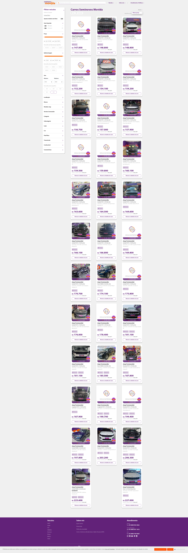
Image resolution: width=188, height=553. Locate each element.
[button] (179, 549)
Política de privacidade (81, 529)
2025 (47, 92)
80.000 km (46, 70)
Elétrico (49, 536)
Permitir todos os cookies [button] (160, 549)
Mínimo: (46, 78)
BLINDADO (75, 490)
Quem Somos (79, 523)
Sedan (48, 525)
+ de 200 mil (60, 47)
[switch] (61, 18)
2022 (47, 88)
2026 (53, 92)
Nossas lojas (79, 526)
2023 (53, 88)
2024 (60, 88)
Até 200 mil (53, 47)
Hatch (48, 523)
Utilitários (49, 530)
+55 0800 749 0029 (133, 533)
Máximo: (56, 78)
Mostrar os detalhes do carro (81, 52)
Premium (49, 532)
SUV (48, 527)
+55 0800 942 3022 (133, 525)
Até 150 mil (47, 47)
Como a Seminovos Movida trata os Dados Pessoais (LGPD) (90, 532)
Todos (48, 538)
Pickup (49, 534)
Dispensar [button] (170, 549)
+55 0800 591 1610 (133, 529)
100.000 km (53, 70)
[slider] (44, 37)
